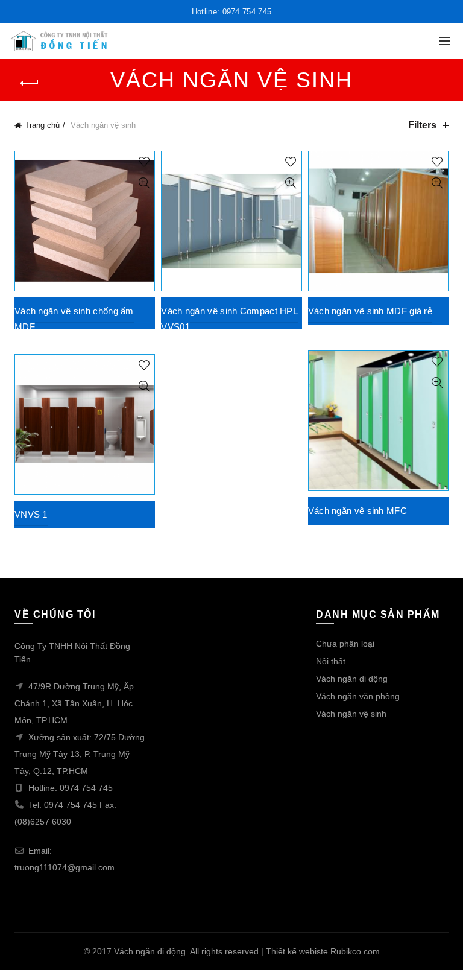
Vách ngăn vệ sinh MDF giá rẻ (370, 311)
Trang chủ (42, 125)
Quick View (143, 183)
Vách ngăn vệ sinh (351, 713)
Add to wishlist (143, 162)
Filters (422, 125)
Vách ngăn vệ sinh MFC (357, 511)
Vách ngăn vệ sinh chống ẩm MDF (74, 319)
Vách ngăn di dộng (352, 678)
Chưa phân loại (345, 643)
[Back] (29, 83)
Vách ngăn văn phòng (358, 696)
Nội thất (330, 661)
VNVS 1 (31, 514)
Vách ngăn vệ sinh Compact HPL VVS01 (229, 319)
